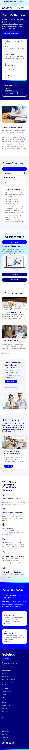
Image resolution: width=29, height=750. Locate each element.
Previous (3, 468)
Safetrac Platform (6, 694)
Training (4, 697)
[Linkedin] (7, 743)
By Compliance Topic (7, 682)
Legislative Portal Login (10, 1)
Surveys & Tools (6, 705)
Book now (7, 623)
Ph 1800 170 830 (14, 4)
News (3, 715)
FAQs (3, 717)
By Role (4, 674)
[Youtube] (10, 743)
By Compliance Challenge (8, 679)
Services (4, 708)
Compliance (5, 700)
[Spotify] (13, 743)
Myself (9, 88)
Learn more (5, 322)
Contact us (7, 641)
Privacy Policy (5, 734)
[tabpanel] (14, 452)
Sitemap (4, 729)
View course (9, 466)
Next (26, 468)
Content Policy (6, 737)
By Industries (5, 684)
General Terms (6, 731)
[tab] (14, 242)
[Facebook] (3, 743)
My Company (12, 93)
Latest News (22, 1)
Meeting (4, 702)
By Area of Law (6, 676)
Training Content (6, 691)
